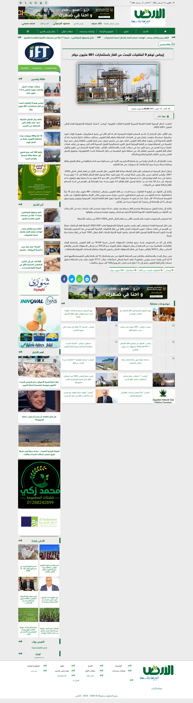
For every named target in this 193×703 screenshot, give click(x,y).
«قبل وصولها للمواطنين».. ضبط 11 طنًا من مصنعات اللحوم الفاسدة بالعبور (87, 37)
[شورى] (39, 284)
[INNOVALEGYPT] (39, 321)
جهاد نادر (162, 116)
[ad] (69, 13)
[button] (21, 13)
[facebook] (46, 3)
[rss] (36, 3)
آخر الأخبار (38, 204)
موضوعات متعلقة (160, 303)
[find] (31, 3)
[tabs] (20, 3)
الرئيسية (118, 665)
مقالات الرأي (67, 31)
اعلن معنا (90, 675)
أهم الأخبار (38, 351)
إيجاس (168, 270)
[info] (25, 3)
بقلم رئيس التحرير (47, 31)
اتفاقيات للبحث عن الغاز (150, 270)
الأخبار (145, 31)
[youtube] (41, 3)
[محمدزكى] (39, 484)
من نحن (34, 670)
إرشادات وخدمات (86, 31)
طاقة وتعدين (165, 44)
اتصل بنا (76, 680)
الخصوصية (62, 675)
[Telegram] (87, 279)
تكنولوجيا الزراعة (106, 31)
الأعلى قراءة (38, 540)
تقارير (126, 31)
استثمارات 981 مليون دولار (122, 270)
